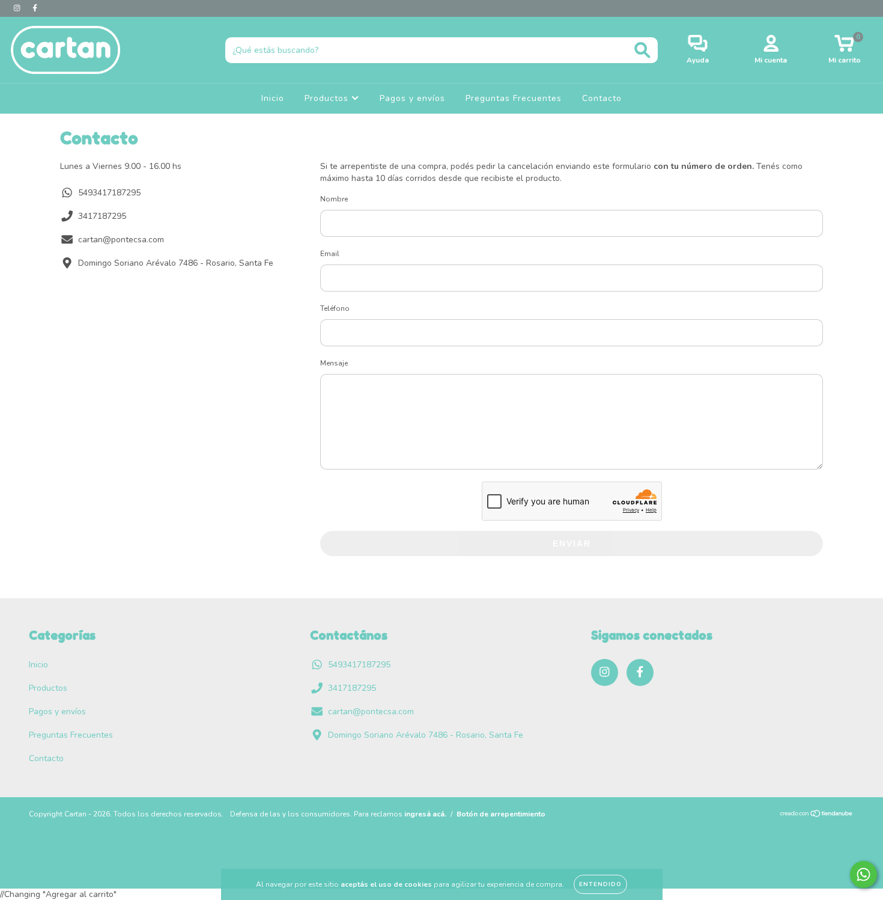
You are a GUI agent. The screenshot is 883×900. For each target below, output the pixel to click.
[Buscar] (642, 50)
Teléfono (335, 308)
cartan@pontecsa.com (121, 239)
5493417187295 (109, 192)
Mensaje (334, 363)
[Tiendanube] (816, 814)
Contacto (602, 98)
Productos (328, 98)
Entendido (600, 884)
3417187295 (102, 216)
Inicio (272, 98)
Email (329, 254)
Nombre (334, 199)
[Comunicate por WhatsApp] (863, 874)
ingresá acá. (425, 814)
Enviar (572, 543)
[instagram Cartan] (18, 8)
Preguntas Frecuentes (514, 98)
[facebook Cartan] (35, 8)
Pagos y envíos (412, 98)
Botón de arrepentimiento (501, 814)
